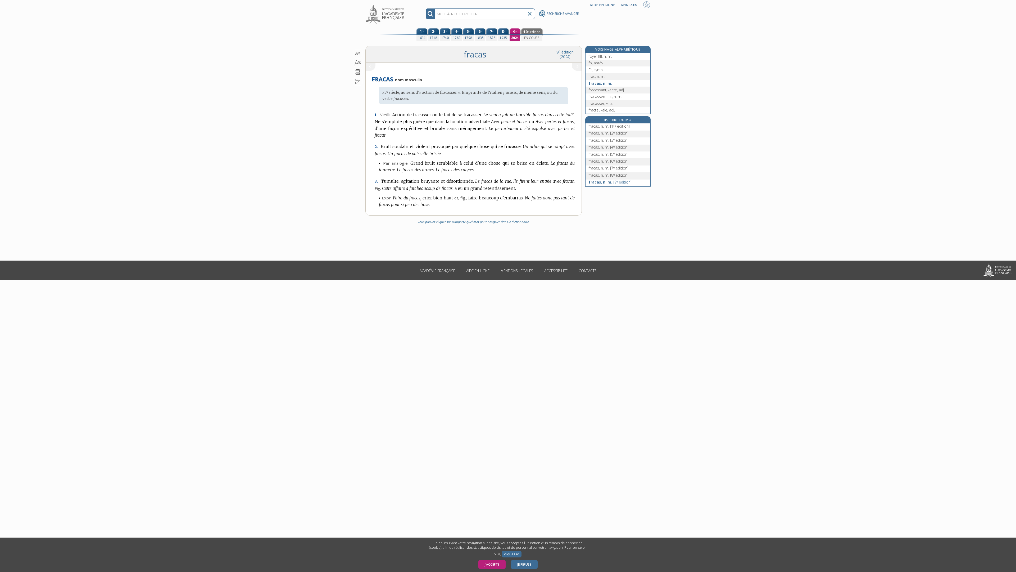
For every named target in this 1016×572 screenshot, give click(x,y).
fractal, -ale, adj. (602, 110)
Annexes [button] (629, 5)
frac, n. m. (597, 76)
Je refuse (524, 564)
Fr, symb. (596, 69)
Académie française (437, 270)
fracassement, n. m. (605, 96)
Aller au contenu (385, 5)
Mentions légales (517, 270)
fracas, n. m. (600, 83)
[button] (357, 54)
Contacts (588, 270)
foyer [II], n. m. (600, 56)
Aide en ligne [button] (602, 5)
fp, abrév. (596, 62)
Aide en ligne (477, 270)
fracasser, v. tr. (601, 103)
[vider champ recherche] (529, 13)
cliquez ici (511, 554)
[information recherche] (430, 13)
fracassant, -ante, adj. (607, 89)
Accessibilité (556, 270)
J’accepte (492, 564)
